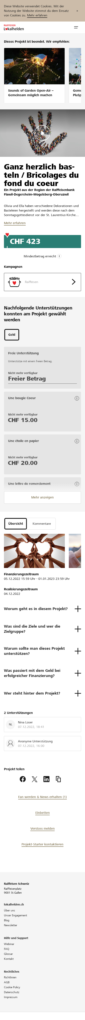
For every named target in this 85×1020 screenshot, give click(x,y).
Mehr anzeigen (42, 497)
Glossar (8, 953)
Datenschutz (11, 992)
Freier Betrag (27, 378)
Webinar (9, 944)
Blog (6, 920)
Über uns (9, 910)
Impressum (10, 997)
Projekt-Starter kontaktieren (42, 844)
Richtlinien (10, 977)
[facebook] (23, 779)
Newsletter (10, 925)
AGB (6, 982)
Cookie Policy (12, 987)
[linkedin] (46, 779)
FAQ (6, 948)
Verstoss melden (42, 828)
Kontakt (9, 958)
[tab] (11, 335)
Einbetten (42, 813)
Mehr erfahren (37, 15)
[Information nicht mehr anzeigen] (77, 11)
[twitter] (35, 779)
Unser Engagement (15, 915)
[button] (76, 27)
